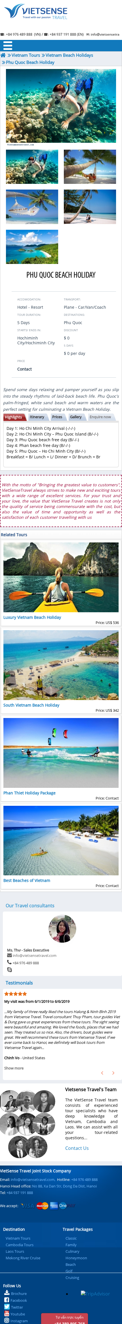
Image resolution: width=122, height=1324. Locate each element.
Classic (71, 1238)
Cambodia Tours (19, 1244)
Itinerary (37, 416)
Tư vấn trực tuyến (69, 1319)
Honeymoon (76, 1257)
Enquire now (100, 416)
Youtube (17, 1314)
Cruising (72, 1277)
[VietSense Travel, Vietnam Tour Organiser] (3, 55)
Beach (71, 1264)
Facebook (18, 1300)
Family (71, 1244)
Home (61, 18)
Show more (14, 1068)
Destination (14, 1229)
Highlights (13, 417)
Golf (69, 1271)
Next (113, 1072)
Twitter (17, 1307)
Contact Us (77, 1148)
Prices (57, 416)
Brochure (19, 1293)
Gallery (76, 416)
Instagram (19, 1320)
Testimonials (19, 983)
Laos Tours (15, 1251)
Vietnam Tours (18, 1238)
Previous (102, 1072)
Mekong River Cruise (23, 1257)
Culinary (72, 1251)
